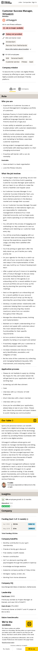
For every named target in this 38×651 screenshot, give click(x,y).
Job (14, 89)
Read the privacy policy (8, 642)
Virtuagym (8, 14)
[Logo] (6, 2)
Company (25, 89)
